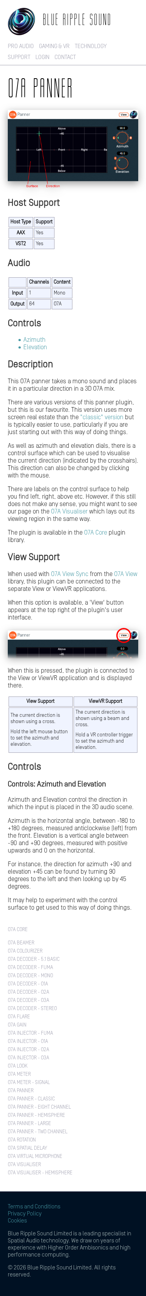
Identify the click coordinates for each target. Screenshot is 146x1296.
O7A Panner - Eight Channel (39, 1107)
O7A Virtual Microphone (35, 1157)
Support (19, 57)
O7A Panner (20, 1091)
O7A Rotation (22, 1140)
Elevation (35, 347)
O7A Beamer (21, 943)
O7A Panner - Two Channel (37, 1132)
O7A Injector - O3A (28, 1058)
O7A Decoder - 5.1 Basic (34, 959)
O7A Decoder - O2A (28, 992)
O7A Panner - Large (29, 1124)
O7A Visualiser (69, 511)
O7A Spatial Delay (27, 1148)
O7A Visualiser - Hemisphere (40, 1173)
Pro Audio (21, 46)
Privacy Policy (25, 1213)
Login (42, 57)
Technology (91, 46)
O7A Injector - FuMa (30, 1033)
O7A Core (95, 532)
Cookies (17, 1220)
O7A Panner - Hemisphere (36, 1115)
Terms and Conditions (34, 1206)
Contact (65, 57)
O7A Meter (19, 1074)
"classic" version (101, 417)
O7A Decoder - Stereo (32, 1009)
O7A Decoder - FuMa (30, 968)
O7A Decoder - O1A (28, 984)
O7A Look (18, 1066)
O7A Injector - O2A (28, 1050)
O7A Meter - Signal (29, 1083)
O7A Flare (19, 1017)
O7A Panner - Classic (31, 1099)
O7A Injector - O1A (28, 1042)
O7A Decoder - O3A (28, 1000)
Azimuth (34, 339)
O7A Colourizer (25, 951)
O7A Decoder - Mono (30, 976)
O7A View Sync (69, 574)
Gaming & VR (54, 46)
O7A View (125, 574)
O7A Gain (17, 1025)
